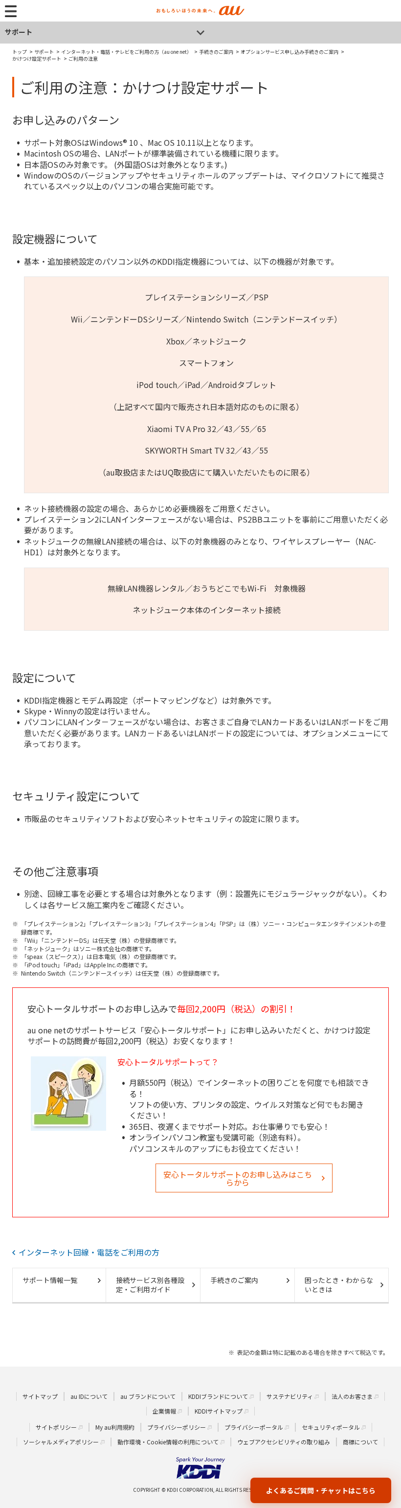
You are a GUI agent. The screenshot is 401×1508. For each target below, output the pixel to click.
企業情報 (164, 1411)
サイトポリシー (56, 1427)
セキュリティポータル (331, 1427)
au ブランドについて (148, 1396)
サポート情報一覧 (49, 1280)
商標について (360, 1442)
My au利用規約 (114, 1427)
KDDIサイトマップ (219, 1411)
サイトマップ (40, 1396)
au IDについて (89, 1396)
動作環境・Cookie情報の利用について (168, 1442)
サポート (18, 32)
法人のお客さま (352, 1396)
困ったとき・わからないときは (339, 1285)
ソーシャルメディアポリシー (61, 1442)
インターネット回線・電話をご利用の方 (89, 1252)
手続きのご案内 (234, 1280)
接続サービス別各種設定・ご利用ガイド (150, 1285)
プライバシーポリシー (176, 1427)
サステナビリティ (290, 1396)
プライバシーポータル (253, 1427)
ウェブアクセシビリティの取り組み (283, 1442)
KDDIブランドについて (218, 1396)
